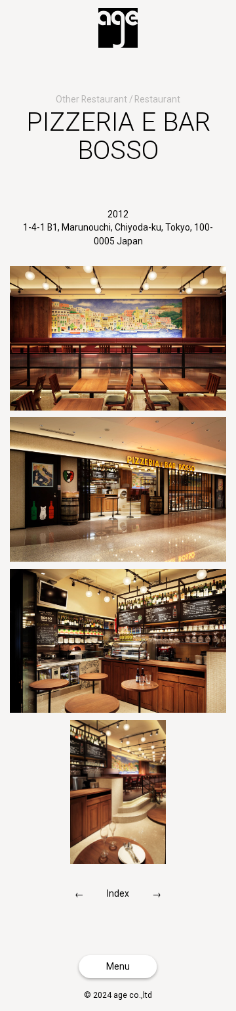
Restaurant (157, 99)
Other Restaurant (91, 99)
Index (118, 893)
